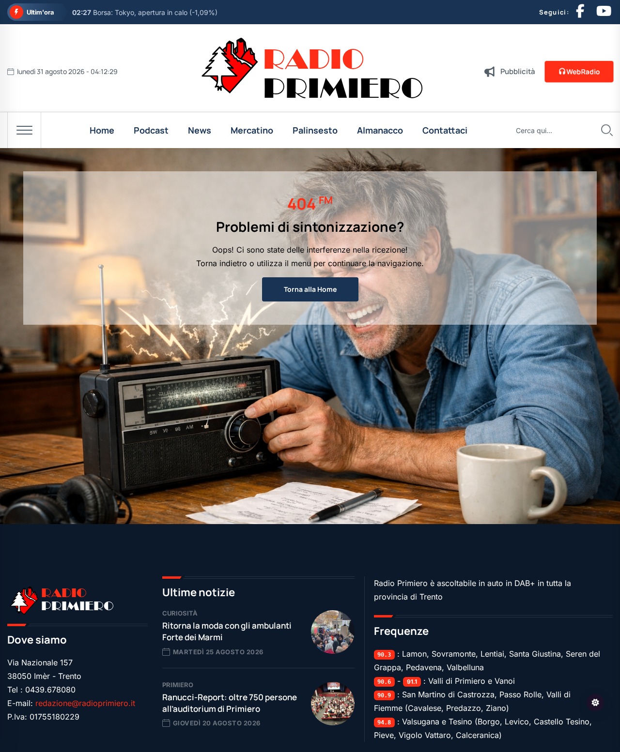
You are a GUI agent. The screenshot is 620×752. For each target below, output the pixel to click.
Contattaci (444, 130)
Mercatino (252, 130)
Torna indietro (221, 263)
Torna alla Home (310, 289)
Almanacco (380, 130)
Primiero (177, 685)
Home (102, 130)
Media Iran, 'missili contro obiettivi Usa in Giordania (163, 12)
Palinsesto (315, 130)
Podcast (151, 130)
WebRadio (583, 71)
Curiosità (180, 613)
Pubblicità (517, 71)
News (199, 130)
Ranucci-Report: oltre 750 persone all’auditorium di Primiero (229, 703)
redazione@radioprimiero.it (85, 703)
